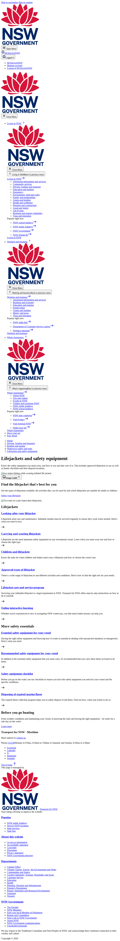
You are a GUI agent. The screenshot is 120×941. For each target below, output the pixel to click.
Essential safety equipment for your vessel (26, 632)
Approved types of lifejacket (18, 569)
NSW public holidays (23, 406)
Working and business (19, 297)
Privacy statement (15, 853)
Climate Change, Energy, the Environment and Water (31, 869)
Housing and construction (25, 205)
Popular (6, 817)
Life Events (18, 210)
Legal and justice (21, 208)
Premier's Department (17, 888)
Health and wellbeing (23, 202)
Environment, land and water (26, 195)
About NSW (19, 395)
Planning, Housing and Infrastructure (24, 885)
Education (11, 880)
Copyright (11, 847)
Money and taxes (21, 313)
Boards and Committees (18, 915)
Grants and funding (22, 200)
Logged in (10, 58)
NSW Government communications (23, 923)
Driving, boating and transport (27, 187)
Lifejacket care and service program (22, 587)
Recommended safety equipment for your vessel (29, 653)
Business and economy (23, 302)
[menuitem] (14, 63)
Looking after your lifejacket (18, 513)
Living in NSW (16, 179)
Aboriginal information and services (29, 181)
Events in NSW (20, 401)
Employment (19, 308)
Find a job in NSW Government (22, 918)
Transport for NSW (49, 809)
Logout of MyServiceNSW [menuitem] (19, 68)
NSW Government (12, 901)
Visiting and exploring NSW (26, 403)
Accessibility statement (17, 845)
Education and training (23, 189)
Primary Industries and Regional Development (28, 890)
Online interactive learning (17, 608)
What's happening (17, 393)
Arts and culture (20, 398)
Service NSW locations (18, 825)
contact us (21, 738)
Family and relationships (24, 197)
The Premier (12, 907)
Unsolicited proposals (17, 926)
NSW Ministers (14, 910)
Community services (22, 184)
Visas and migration (22, 216)
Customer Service (15, 877)
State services (13, 828)
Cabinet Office (14, 867)
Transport (11, 893)
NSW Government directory (20, 855)
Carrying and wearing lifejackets (21, 533)
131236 (11, 743)
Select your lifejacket (10, 495)
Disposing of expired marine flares (21, 694)
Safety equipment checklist (17, 673)
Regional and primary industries (27, 213)
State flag (11, 831)
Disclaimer (12, 850)
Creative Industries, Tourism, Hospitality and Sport (30, 875)
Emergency (18, 192)
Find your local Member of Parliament (24, 912)
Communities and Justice (18, 872)
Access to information (17, 842)
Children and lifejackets (15, 551)
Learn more (6, 726)
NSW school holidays (23, 408)
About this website (12, 836)
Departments (9, 861)
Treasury (11, 896)
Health (10, 883)
